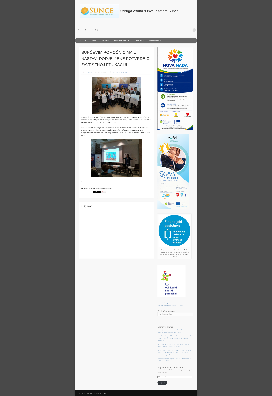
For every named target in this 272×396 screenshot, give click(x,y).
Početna (83, 41)
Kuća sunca (139, 41)
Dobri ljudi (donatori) (122, 41)
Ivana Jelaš (89, 72)
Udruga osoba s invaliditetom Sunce (149, 11)
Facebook (194, 30)
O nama (94, 41)
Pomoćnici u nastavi (124, 72)
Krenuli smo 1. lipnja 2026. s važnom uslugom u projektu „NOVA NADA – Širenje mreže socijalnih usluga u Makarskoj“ (174, 338)
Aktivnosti (115, 72)
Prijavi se (162, 383)
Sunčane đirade (155, 41)
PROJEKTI (105, 41)
